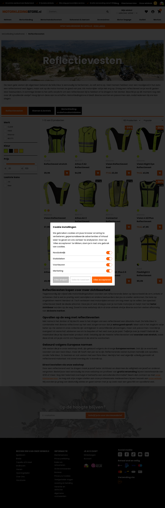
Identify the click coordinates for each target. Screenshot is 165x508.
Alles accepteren (102, 279)
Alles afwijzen (61, 279)
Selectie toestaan (80, 279)
